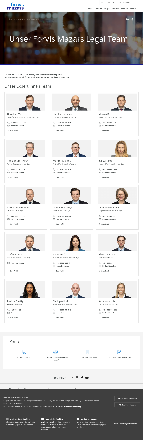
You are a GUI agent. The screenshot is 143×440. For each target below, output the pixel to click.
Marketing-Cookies (89, 419)
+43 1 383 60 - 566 (18, 123)
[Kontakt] (24, 355)
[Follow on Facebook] (82, 377)
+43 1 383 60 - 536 (109, 169)
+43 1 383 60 (107, 263)
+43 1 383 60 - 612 (109, 310)
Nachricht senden (17, 125)
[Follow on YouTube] (87, 377)
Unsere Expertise (95, 8)
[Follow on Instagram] (77, 377)
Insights (107, 8)
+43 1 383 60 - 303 (109, 216)
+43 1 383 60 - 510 (18, 169)
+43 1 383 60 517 (63, 263)
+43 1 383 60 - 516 (63, 310)
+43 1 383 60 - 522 (63, 216)
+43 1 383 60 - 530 (63, 169)
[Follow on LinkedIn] (72, 377)
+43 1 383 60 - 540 (63, 123)
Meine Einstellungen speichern (125, 423)
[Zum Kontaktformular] (119, 355)
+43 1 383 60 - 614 (18, 310)
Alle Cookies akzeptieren (127, 398)
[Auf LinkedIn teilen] (127, 19)
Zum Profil (14, 130)
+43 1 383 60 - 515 (18, 216)
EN (109, 2)
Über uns (124, 8)
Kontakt (133, 8)
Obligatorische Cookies (20, 419)
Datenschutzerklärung (72, 406)
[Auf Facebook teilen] (132, 19)
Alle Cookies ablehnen (127, 405)
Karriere (115, 8)
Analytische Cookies (54, 419)
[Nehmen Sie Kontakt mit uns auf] (56, 355)
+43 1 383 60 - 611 (109, 123)
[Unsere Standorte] (87, 355)
